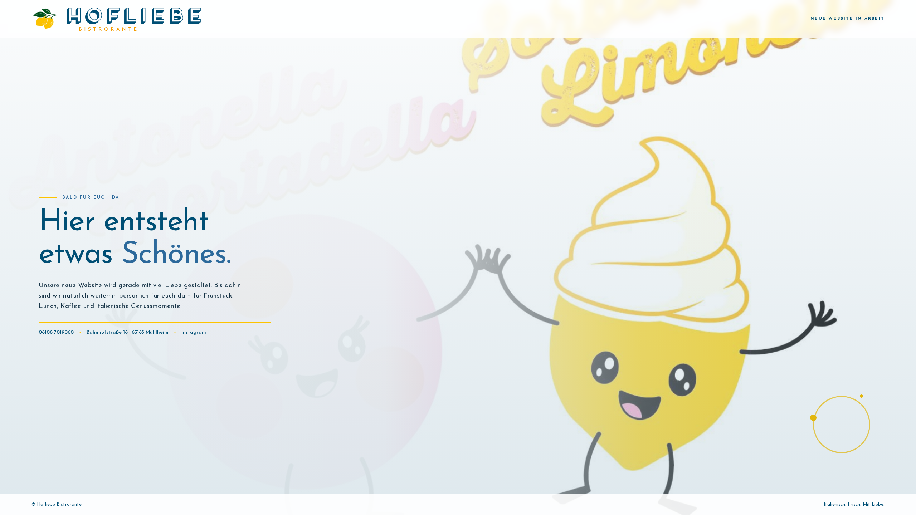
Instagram (193, 332)
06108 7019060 (56, 332)
